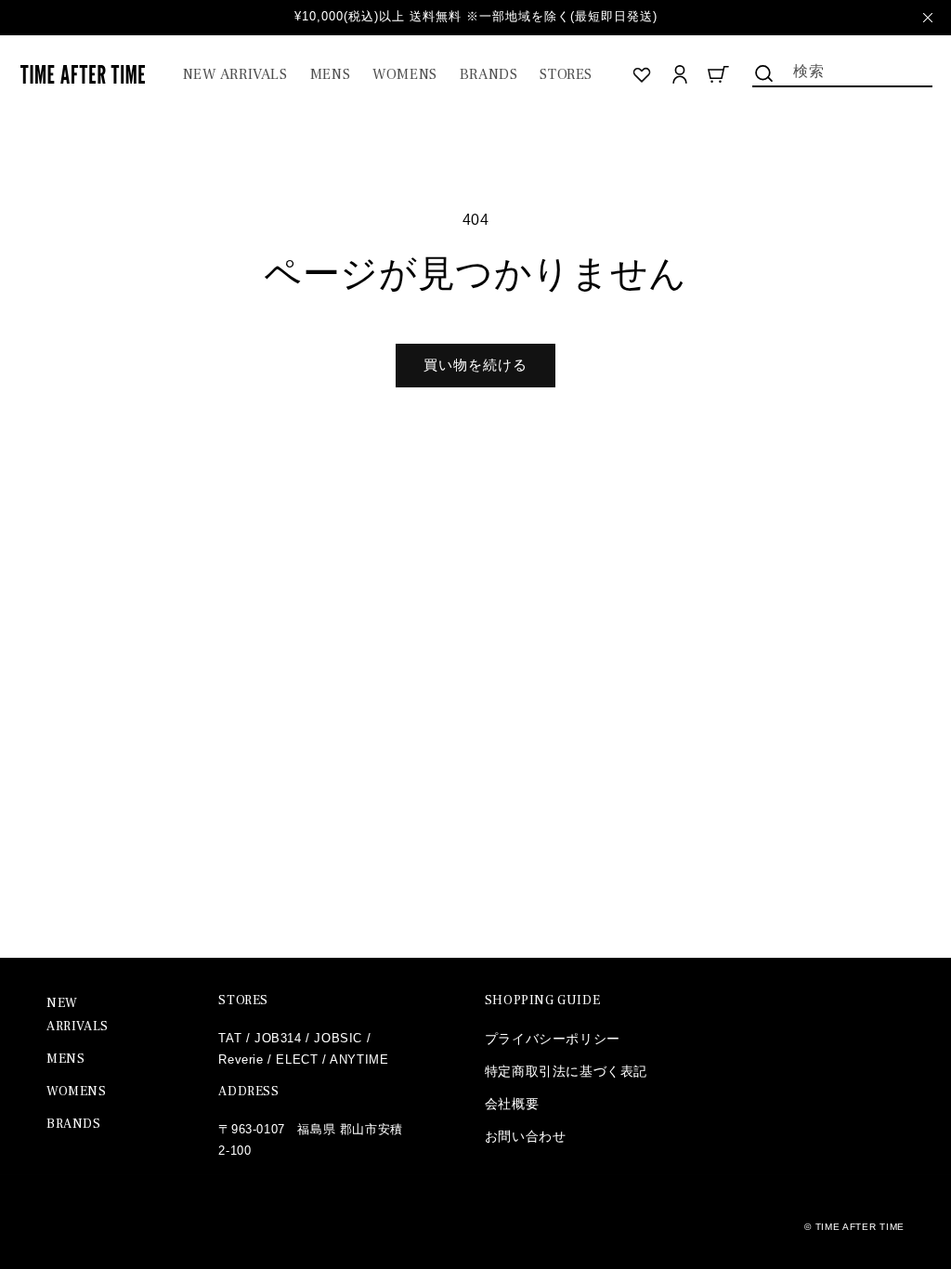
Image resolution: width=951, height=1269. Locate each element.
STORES (243, 1000)
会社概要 (512, 1103)
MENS (65, 1059)
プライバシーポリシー (552, 1038)
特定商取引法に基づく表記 (566, 1071)
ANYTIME (359, 1059)
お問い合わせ (526, 1136)
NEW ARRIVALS (77, 1015)
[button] (330, 75)
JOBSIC (338, 1038)
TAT (229, 1038)
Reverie (240, 1059)
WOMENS (76, 1091)
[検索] (763, 73)
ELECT (297, 1059)
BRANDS (73, 1124)
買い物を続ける (475, 365)
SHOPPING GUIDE (542, 1000)
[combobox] (842, 70)
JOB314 (278, 1038)
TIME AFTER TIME (860, 1227)
